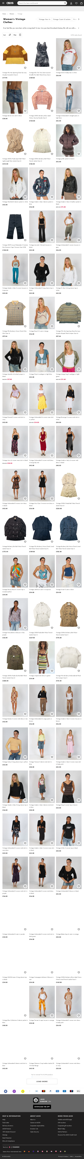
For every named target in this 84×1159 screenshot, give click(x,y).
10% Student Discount (8, 1132)
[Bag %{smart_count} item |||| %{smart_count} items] (81, 3)
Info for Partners (62, 1132)
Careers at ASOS (35, 1122)
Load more (42, 1081)
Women (12, 14)
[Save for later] (25, 68)
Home (4, 14)
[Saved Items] (76, 3)
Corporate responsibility (37, 1126)
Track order (5, 1122)
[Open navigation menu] (3, 3)
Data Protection (6, 1138)
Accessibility (78, 1156)
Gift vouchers (62, 1122)
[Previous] (36, 19)
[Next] (78, 19)
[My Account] (71, 3)
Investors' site (34, 1129)
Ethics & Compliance (8, 1141)
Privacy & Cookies (63, 1156)
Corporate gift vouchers (65, 1126)
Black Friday (61, 1129)
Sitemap (4, 1135)
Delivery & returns (7, 1126)
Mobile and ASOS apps (65, 1119)
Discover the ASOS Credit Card (67, 1135)
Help (3, 1119)
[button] (24, 1151)
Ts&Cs (71, 1156)
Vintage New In (44, 19)
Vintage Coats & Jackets (62, 19)
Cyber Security (34, 1132)
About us (32, 1119)
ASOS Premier (6, 1129)
